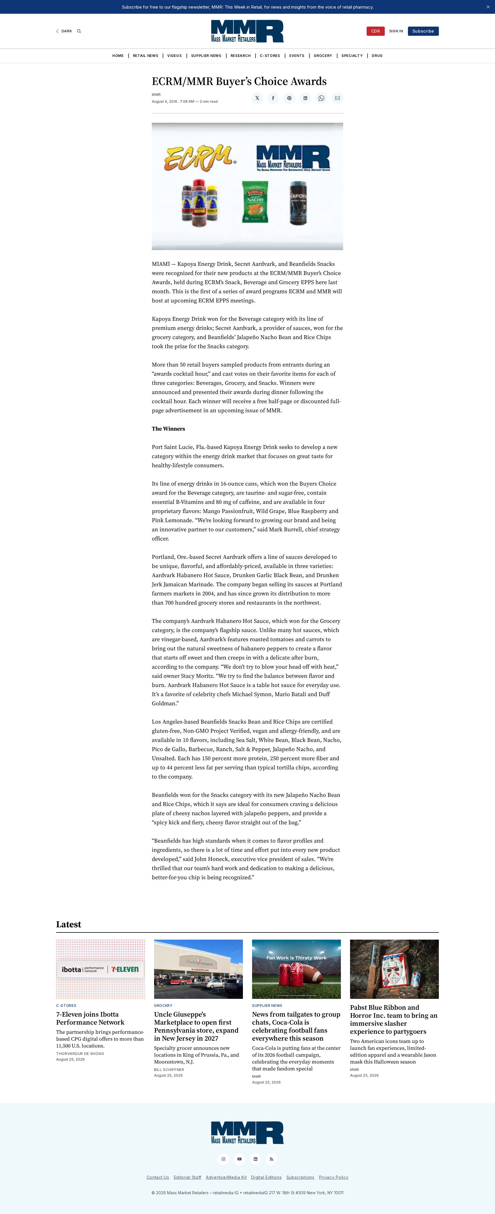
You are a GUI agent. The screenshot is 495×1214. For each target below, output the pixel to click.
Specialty (352, 56)
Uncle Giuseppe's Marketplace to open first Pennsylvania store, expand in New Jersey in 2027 (196, 1026)
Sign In (396, 31)
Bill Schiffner (169, 1070)
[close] (488, 6)
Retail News (145, 56)
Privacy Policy (334, 1177)
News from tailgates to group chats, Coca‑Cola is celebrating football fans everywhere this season (296, 1026)
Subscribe (423, 31)
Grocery (323, 56)
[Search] (79, 31)
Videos (174, 56)
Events (297, 56)
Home (118, 56)
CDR (375, 31)
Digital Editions (266, 1177)
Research (241, 56)
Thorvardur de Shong (80, 1053)
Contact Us (158, 1177)
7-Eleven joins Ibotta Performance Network (90, 1018)
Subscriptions (300, 1177)
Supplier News (206, 56)
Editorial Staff (188, 1177)
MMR (156, 94)
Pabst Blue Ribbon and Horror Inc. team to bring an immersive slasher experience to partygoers (394, 1019)
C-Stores (270, 56)
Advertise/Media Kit (226, 1177)
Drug (377, 56)
